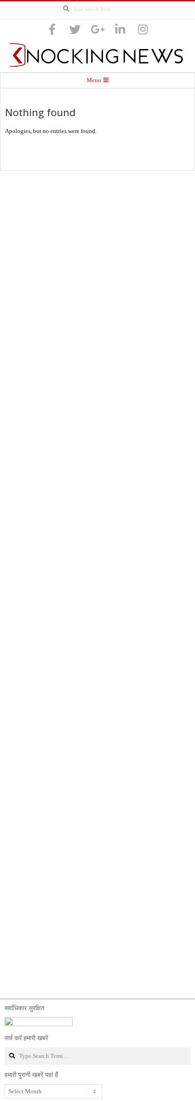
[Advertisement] (97, 584)
